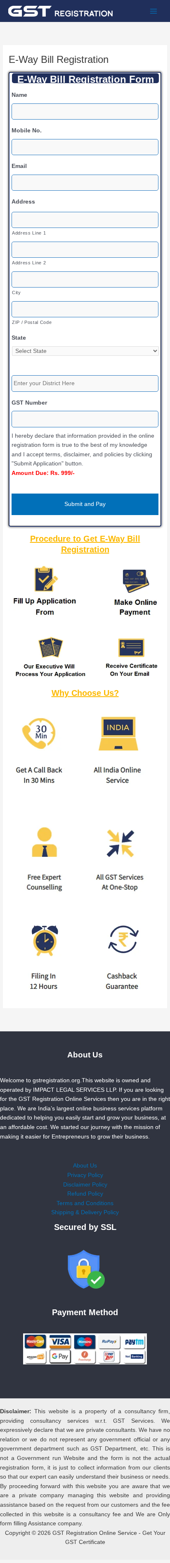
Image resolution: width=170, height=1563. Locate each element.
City (16, 292)
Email (19, 166)
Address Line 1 (29, 232)
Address (23, 202)
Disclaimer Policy (85, 1185)
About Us (85, 1166)
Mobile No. (27, 130)
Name (19, 95)
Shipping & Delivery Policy (85, 1212)
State (19, 338)
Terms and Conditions (85, 1203)
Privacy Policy (85, 1175)
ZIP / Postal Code (32, 322)
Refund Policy (85, 1194)
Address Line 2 (29, 262)
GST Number (29, 403)
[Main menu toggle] (153, 10)
